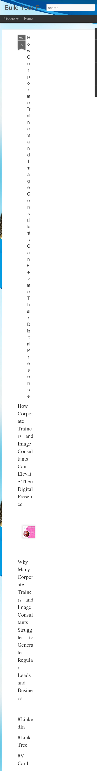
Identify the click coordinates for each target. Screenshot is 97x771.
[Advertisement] (58, 105)
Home (28, 18)
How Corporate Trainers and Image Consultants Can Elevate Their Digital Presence (28, 216)
